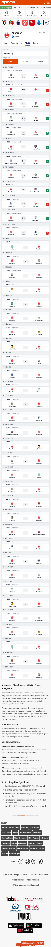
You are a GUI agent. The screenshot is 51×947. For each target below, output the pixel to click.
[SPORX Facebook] (21, 861)
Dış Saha (40, 61)
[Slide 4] (32, 815)
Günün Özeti (30, 8)
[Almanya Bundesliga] (32, 23)
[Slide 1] (19, 815)
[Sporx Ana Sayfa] (8, 2)
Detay (5, 43)
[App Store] (16, 925)
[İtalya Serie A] (39, 23)
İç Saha (25, 61)
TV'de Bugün (37, 833)
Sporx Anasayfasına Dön (32, 943)
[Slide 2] (23, 815)
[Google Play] (34, 925)
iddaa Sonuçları (14, 854)
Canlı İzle (5, 854)
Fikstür (28, 43)
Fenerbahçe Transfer (8, 848)
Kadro (35, 43)
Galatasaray (44, 838)
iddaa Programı (33, 838)
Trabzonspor (22, 843)
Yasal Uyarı (43, 875)
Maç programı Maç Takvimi (11, 827)
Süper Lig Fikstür (7, 838)
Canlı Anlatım (6, 833)
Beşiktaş (14, 843)
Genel (10, 61)
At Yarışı (15, 833)
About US (33, 875)
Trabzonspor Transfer (37, 848)
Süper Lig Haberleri (20, 838)
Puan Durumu (16, 43)
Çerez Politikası (18, 880)
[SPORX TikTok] (40, 861)
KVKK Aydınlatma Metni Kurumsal (26, 885)
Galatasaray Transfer (35, 843)
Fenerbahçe (6, 843)
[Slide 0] (14, 815)
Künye (16, 875)
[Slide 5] (36, 815)
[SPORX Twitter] (34, 861)
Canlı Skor (24, 827)
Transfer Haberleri (25, 833)
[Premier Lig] (18, 23)
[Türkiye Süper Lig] (4, 23)
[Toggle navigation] (48, 3)
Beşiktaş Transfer (22, 848)
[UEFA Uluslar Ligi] (11, 23)
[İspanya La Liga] (25, 23)
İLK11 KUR (18, 8)
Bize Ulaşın (7, 875)
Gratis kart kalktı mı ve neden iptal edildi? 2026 (22, 805)
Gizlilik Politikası (32, 880)
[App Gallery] (25, 930)
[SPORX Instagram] (27, 861)
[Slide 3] (28, 815)
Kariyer (24, 875)
